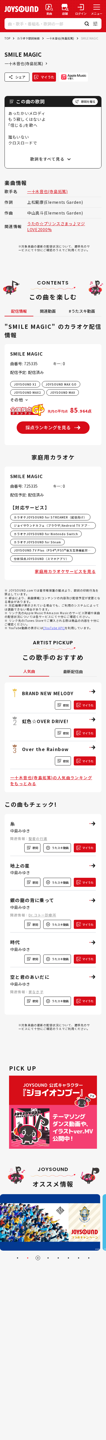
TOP (7, 38)
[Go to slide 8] (88, 1258)
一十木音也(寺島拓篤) (60, 38)
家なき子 (36, 991)
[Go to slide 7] (78, 1258)
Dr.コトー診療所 (42, 914)
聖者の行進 (38, 838)
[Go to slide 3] (37, 1258)
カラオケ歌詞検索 (28, 38)
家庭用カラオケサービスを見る (65, 571)
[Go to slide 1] (17, 1258)
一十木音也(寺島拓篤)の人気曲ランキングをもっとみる (51, 780)
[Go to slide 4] (48, 1258)
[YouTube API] (54, 628)
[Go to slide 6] (68, 1258)
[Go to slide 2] (27, 1258)
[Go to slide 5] (58, 1258)
